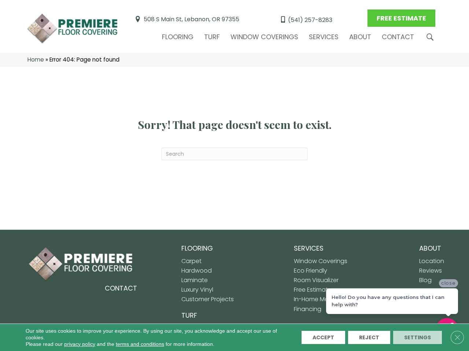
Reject (369, 337)
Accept (323, 337)
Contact (398, 36)
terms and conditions (140, 344)
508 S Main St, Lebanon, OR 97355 (191, 19)
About (360, 36)
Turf (212, 36)
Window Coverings (264, 36)
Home (35, 59)
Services (324, 36)
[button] (431, 37)
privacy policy (79, 344)
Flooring (177, 36)
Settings (417, 337)
